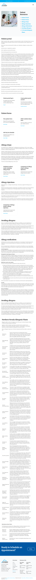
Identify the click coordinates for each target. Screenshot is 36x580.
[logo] (4, 3)
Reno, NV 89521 (22, 567)
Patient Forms (25, 19)
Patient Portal (25, 17)
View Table (5, 138)
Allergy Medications (27, 26)
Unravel (6, 578)
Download (5, 124)
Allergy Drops (25, 21)
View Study (5, 176)
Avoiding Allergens (26, 28)
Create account (24, 106)
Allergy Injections (26, 24)
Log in (4, 104)
